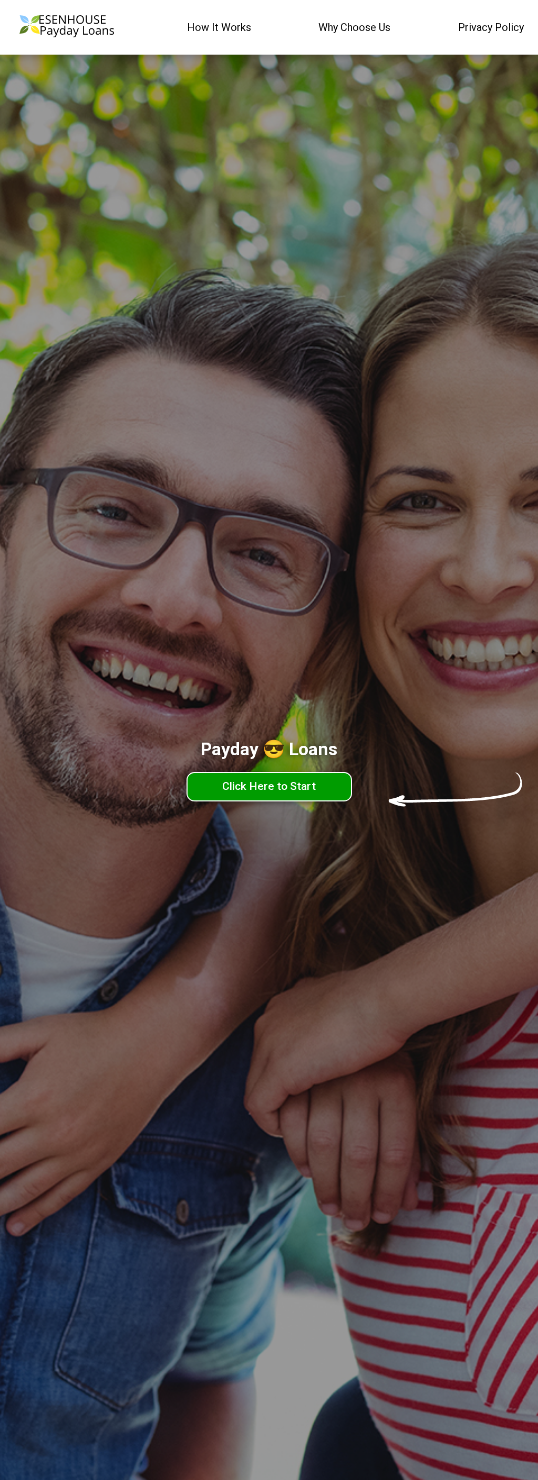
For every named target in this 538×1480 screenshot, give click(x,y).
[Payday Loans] (66, 28)
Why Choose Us (354, 27)
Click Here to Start (269, 786)
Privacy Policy (491, 27)
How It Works (219, 27)
